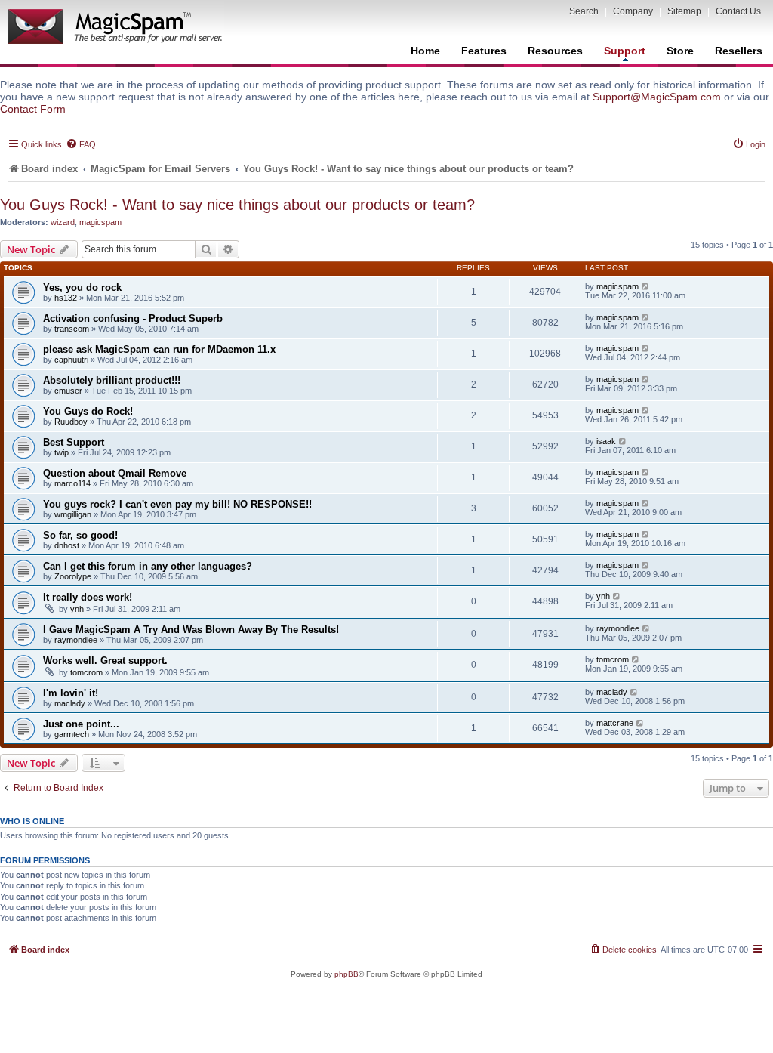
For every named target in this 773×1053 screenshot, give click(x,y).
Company (633, 11)
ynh (77, 608)
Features (484, 51)
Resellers (738, 51)
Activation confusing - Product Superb (133, 318)
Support (624, 51)
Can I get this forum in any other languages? (147, 566)
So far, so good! (80, 535)
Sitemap (684, 11)
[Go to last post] (646, 286)
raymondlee (75, 639)
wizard (63, 222)
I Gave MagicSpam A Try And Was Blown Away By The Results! (191, 629)
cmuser (68, 390)
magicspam (100, 222)
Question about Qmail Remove (114, 473)
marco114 (72, 483)
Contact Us (738, 11)
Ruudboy (71, 421)
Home (425, 51)
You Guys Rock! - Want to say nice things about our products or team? (237, 204)
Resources (555, 51)
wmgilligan (72, 514)
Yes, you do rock (82, 287)
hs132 (65, 297)
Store (680, 51)
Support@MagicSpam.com (657, 97)
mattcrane (614, 722)
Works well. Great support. (105, 660)
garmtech (71, 734)
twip (61, 452)
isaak (606, 441)
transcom (71, 328)
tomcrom (86, 672)
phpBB (346, 974)
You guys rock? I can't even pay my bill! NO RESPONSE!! (177, 504)
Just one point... (81, 724)
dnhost (66, 545)
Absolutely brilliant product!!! (111, 380)
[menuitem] (81, 144)
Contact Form (33, 109)
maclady (69, 703)
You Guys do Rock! (88, 411)
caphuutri (71, 359)
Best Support (73, 442)
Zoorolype (72, 576)
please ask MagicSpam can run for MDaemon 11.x (159, 349)
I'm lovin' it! (70, 693)
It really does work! (87, 597)
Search (584, 11)
